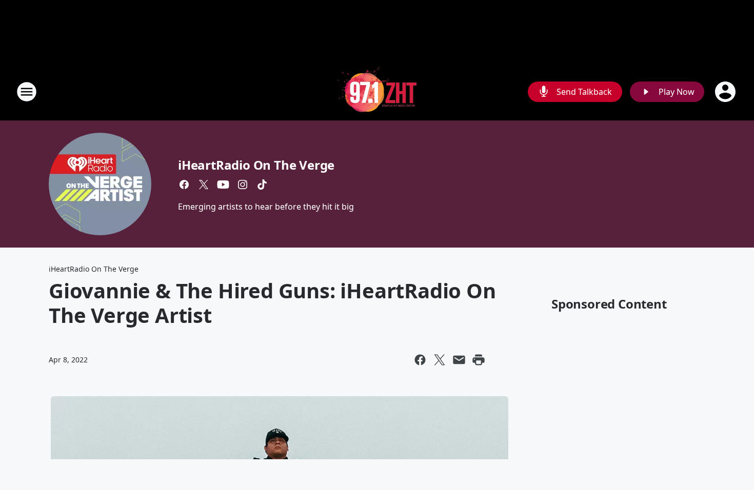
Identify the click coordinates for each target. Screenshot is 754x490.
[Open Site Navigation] (26, 91)
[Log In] (726, 91)
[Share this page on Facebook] (420, 360)
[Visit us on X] (203, 184)
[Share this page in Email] (459, 360)
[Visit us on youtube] (223, 184)
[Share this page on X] (439, 360)
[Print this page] (478, 360)
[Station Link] (377, 91)
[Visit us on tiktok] (262, 184)
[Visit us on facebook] (184, 184)
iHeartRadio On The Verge (256, 164)
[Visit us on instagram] (242, 184)
